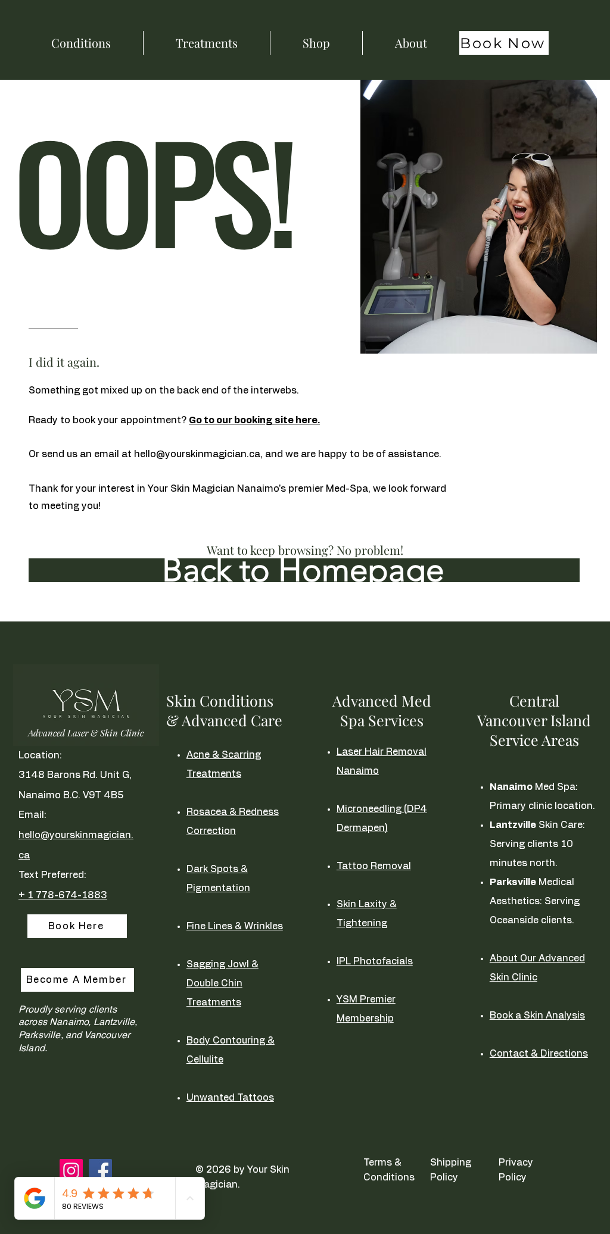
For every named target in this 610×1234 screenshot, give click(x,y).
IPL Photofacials (375, 961)
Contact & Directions (539, 1053)
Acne (198, 755)
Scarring (241, 755)
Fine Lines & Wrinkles (234, 926)
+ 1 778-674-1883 (62, 895)
